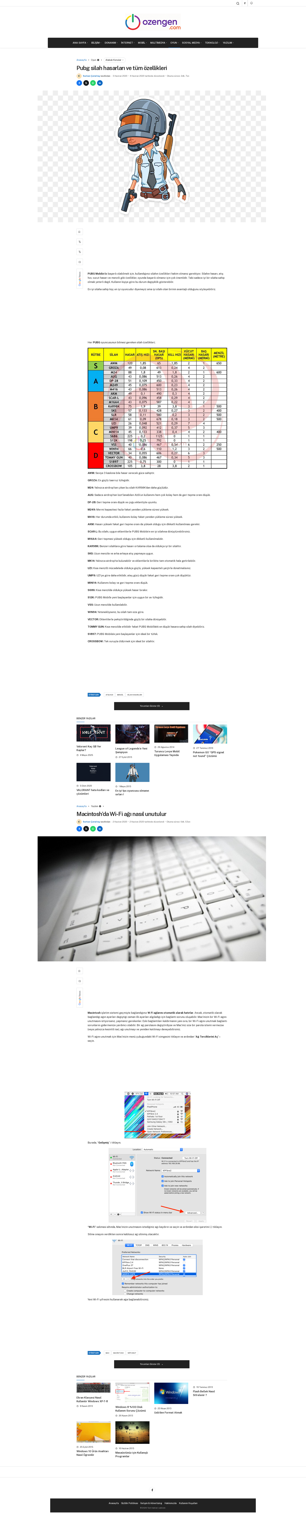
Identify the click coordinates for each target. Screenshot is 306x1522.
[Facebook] (245, 3)
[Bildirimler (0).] (252, 3)
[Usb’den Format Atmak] (171, 1393)
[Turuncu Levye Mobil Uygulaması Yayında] (171, 733)
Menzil (120, 695)
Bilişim (95, 42)
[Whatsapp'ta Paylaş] (93, 83)
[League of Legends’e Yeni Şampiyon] (132, 734)
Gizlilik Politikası (129, 1503)
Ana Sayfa (79, 42)
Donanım (110, 42)
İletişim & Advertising (151, 1503)
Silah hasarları (134, 695)
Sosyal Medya (191, 42)
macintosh (118, 1353)
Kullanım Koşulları (188, 1503)
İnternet (127, 42)
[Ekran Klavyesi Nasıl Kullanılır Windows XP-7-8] (93, 1388)
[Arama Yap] (238, 3)
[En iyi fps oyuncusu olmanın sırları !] (132, 772)
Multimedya (157, 42)
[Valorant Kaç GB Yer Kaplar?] (93, 733)
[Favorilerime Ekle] (79, 232)
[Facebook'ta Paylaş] (79, 83)
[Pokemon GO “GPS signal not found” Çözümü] (210, 734)
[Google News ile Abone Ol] (79, 279)
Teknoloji (211, 42)
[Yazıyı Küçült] (79, 252)
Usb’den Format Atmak (168, 1412)
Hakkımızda (170, 1503)
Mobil (141, 42)
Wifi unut (132, 1353)
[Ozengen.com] (153, 22)
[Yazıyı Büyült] (79, 242)
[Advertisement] (157, 248)
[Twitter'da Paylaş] (86, 83)
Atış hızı (109, 695)
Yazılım (227, 42)
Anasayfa (114, 1503)
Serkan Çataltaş (91, 76)
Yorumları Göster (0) (150, 706)
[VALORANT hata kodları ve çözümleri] (93, 772)
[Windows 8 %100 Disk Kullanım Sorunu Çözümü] (132, 1392)
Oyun (173, 42)
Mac (107, 1353)
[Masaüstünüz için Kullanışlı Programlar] (132, 1432)
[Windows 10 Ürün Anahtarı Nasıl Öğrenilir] (93, 1432)
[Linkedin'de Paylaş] (100, 83)
